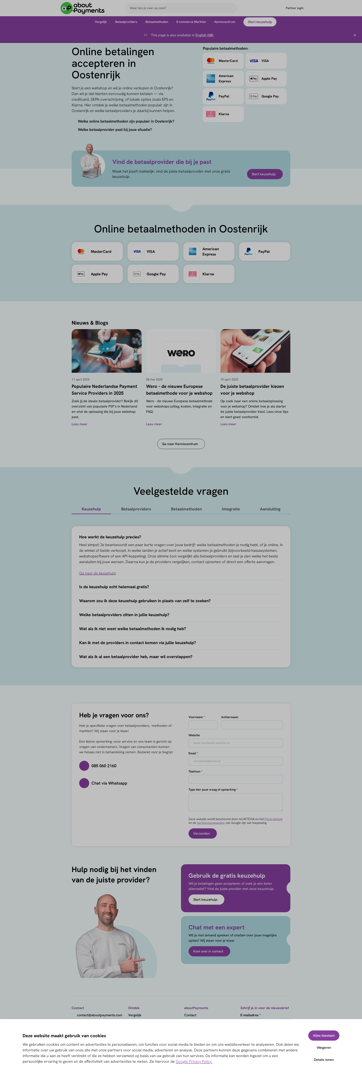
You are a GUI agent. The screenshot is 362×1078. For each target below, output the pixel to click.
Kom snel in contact (208, 951)
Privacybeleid (273, 819)
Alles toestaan (324, 1035)
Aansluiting (270, 509)
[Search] (232, 8)
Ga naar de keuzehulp (97, 573)
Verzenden (201, 833)
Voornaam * (197, 717)
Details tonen (324, 1059)
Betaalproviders (136, 509)
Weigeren (324, 1047)
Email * (193, 753)
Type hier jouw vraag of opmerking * (213, 790)
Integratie (231, 509)
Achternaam (229, 717)
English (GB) (204, 35)
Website (194, 735)
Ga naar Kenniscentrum (180, 444)
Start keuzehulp (264, 174)
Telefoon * (195, 771)
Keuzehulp (91, 509)
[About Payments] (82, 8)
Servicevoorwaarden (211, 823)
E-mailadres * (250, 1015)
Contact (190, 1015)
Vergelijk (134, 1015)
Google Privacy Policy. (194, 1061)
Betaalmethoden (186, 509)
